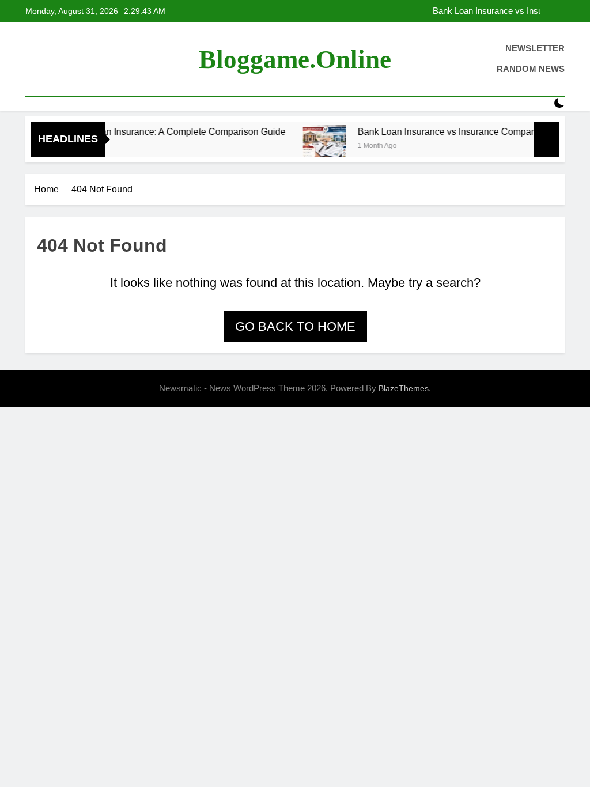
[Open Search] (539, 103)
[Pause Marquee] (546, 139)
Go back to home (295, 326)
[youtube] (87, 59)
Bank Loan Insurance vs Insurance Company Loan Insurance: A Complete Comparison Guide (491, 11)
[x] (60, 59)
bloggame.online (295, 59)
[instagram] (46, 59)
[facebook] (32, 59)
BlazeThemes (404, 388)
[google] (74, 59)
